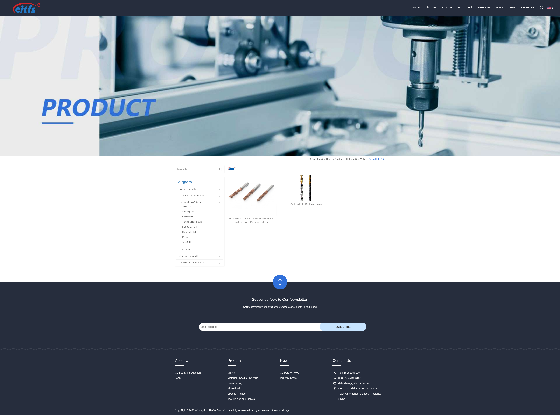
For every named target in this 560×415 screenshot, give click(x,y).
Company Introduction (188, 372)
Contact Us (341, 360)
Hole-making (235, 383)
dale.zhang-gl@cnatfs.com (353, 383)
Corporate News (289, 372)
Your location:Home (322, 159)
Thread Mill (234, 388)
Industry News (288, 378)
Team (178, 378)
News (284, 360)
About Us (182, 360)
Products (339, 159)
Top (280, 284)
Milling (231, 372)
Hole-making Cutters (357, 159)
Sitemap (275, 410)
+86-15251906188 (349, 372)
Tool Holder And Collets (241, 399)
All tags (285, 410)
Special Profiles (237, 393)
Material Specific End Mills (243, 378)
